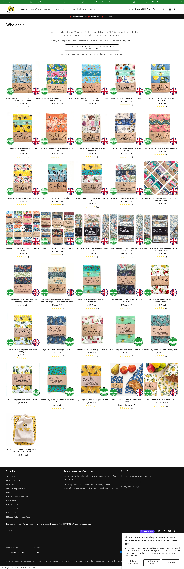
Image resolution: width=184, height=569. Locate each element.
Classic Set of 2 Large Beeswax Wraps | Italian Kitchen (161, 301)
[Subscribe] (48, 531)
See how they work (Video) (17, 489)
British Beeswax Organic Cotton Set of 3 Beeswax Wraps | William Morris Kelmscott (57, 301)
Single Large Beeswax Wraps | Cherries (92, 350)
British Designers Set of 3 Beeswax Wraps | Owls (57, 149)
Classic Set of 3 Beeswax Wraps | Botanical (126, 198)
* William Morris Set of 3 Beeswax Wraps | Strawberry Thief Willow (23, 301)
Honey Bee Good (17, 561)
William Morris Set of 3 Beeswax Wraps (57, 248)
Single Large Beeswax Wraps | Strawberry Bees (57, 401)
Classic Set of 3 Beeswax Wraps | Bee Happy (23, 149)
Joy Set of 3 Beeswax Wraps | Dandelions (161, 148)
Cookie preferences (118, 561)
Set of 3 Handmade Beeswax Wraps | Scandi (126, 149)
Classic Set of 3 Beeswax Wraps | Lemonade (161, 99)
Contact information (102, 561)
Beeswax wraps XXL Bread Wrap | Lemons (161, 400)
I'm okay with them (152, 562)
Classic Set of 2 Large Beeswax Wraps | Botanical (126, 301)
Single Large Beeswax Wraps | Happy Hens (161, 350)
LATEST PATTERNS (13, 480)
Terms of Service (13, 509)
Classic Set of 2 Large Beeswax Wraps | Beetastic (92, 301)
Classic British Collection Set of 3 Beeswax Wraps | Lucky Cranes (23, 99)
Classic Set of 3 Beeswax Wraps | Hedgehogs (92, 149)
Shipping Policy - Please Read (18, 517)
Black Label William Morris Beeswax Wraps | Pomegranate (126, 249)
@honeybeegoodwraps (131, 481)
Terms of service (67, 561)
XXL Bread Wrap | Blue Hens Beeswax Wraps (126, 401)
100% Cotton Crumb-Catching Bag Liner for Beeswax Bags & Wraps (23, 451)
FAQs (8, 493)
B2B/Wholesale (12, 505)
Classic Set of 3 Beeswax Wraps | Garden (126, 98)
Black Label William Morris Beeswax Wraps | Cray (92, 249)
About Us (10, 485)
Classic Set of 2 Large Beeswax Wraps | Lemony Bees (23, 351)
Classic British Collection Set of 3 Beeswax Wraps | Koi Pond (92, 99)
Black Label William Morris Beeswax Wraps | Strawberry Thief (160, 249)
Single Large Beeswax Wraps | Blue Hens (57, 350)
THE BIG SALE (11, 476)
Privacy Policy (131, 556)
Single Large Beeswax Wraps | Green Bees (126, 350)
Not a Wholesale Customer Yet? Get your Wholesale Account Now (92, 47)
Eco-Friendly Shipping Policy (84, 561)
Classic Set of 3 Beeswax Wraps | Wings (57, 198)
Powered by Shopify (29, 561)
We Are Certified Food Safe (17, 497)
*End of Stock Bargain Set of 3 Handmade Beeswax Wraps (160, 199)
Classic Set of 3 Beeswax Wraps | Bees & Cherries (92, 199)
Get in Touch (11, 501)
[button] (23, 9)
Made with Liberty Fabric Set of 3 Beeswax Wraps (23, 249)
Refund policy (11, 513)
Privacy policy (54, 561)
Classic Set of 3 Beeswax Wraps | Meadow (23, 198)
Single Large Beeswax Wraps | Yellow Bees (92, 400)
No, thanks (170, 563)
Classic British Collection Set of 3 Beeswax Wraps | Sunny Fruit (57, 99)
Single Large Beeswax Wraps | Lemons (23, 400)
